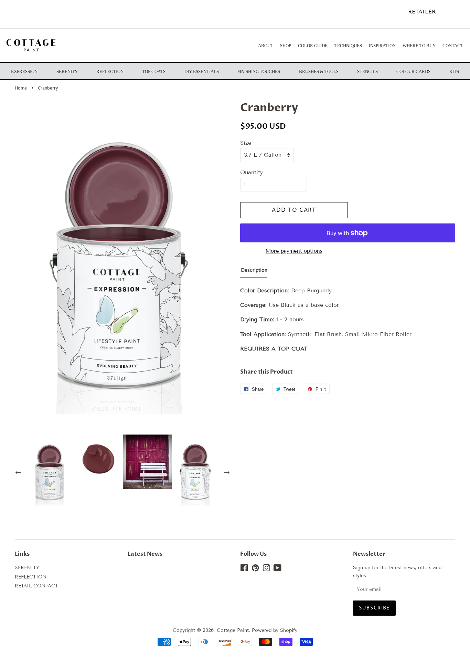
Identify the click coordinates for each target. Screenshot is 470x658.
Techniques (348, 45)
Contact (452, 45)
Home (21, 88)
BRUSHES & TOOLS (319, 71)
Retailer (422, 11)
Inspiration (382, 45)
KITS (454, 71)
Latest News (145, 554)
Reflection (110, 71)
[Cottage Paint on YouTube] (277, 569)
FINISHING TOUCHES (258, 71)
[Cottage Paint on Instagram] (266, 569)
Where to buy (419, 45)
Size (245, 142)
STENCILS (367, 71)
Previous (19, 473)
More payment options (294, 251)
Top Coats (153, 71)
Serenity (67, 71)
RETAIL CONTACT (36, 586)
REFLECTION (30, 577)
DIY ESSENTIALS (201, 71)
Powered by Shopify (274, 630)
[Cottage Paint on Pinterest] (255, 569)
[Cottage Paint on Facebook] (244, 569)
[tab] (253, 272)
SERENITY (27, 568)
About (265, 45)
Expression (24, 71)
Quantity (251, 172)
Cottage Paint (233, 630)
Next (228, 473)
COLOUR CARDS (413, 71)
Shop (285, 45)
